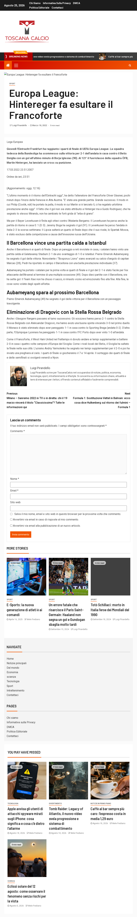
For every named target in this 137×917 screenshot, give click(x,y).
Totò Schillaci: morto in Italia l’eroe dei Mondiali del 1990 (110, 610)
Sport (12, 84)
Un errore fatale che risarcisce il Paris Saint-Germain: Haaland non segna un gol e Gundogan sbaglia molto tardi (67, 614)
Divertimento (55, 803)
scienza (11, 676)
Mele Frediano (33, 619)
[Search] (130, 65)
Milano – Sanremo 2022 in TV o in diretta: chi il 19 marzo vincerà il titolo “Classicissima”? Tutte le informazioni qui (37, 400)
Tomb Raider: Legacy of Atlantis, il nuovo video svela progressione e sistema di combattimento (66, 818)
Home (10, 658)
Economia (12, 672)
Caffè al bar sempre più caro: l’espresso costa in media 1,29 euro (108, 813)
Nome (14, 478)
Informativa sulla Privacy (57, 3)
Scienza (11, 881)
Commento (17, 431)
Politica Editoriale (39, 7)
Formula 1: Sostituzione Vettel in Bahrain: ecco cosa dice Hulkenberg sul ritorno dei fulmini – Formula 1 (101, 400)
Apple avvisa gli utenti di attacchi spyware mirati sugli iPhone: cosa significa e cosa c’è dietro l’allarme (26, 818)
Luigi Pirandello (19, 125)
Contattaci (57, 7)
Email (14, 490)
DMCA (76, 3)
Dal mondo (13, 667)
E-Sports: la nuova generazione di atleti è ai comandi (24, 610)
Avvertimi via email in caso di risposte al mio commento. (46, 519)
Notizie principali (16, 663)
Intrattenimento (15, 690)
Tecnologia (13, 681)
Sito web (15, 502)
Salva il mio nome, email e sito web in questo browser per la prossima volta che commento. (67, 514)
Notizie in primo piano (101, 803)
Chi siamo (35, 3)
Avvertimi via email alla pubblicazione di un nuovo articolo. (47, 525)
